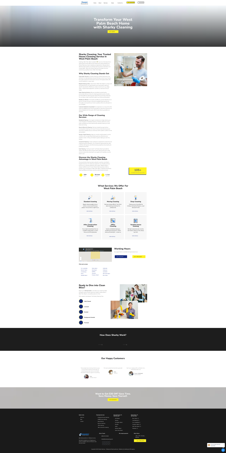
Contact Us (120, 3)
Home (95, 3)
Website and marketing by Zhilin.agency (127, 449)
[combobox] (113, 233)
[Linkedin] (105, 444)
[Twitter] (107, 442)
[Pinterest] (109, 442)
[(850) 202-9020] (99, 436)
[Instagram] (105, 442)
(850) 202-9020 (105, 436)
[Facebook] (103, 442)
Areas (112, 3)
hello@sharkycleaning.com (107, 439)
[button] (90, 235)
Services (105, 3)
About (100, 3)
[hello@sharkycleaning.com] (99, 439)
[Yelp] (103, 444)
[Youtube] (107, 444)
